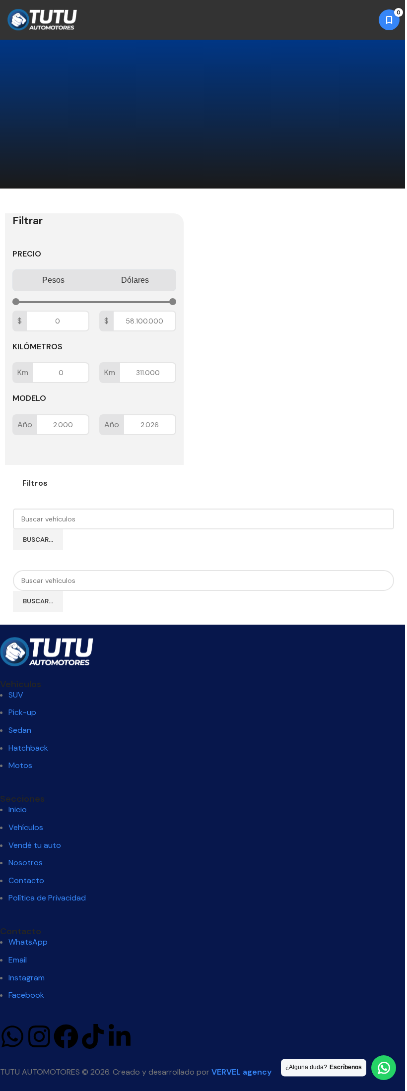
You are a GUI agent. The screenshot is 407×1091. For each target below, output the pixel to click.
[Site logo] (42, 19)
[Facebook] (66, 1036)
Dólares (135, 280)
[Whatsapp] (12, 1036)
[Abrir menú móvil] (365, 20)
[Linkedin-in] (119, 1036)
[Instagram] (39, 1036)
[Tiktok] (92, 1036)
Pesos (53, 280)
